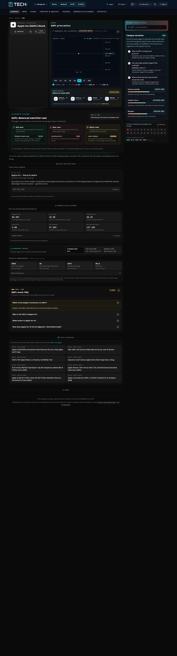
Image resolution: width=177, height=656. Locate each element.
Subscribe (144, 4)
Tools (123, 4)
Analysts (63, 4)
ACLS (132, 140)
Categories (41, 4)
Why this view (66, 189)
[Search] (155, 4)
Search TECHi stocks (136, 23)
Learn (111, 4)
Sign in (164, 4)
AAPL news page (56, 342)
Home (11, 18)
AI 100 (72, 4)
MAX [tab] (89, 81)
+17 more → (150, 140)
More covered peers (66, 273)
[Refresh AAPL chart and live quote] (118, 32)
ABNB (128, 140)
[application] (86, 59)
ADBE (136, 140)
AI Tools (81, 4)
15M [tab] (55, 81)
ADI (140, 140)
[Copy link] (30, 31)
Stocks (54, 4)
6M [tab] (75, 81)
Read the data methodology (106, 402)
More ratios (66, 236)
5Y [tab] (84, 81)
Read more (105, 104)
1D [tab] (60, 81)
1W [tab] (65, 81)
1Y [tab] (79, 81)
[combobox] (148, 27)
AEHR (144, 140)
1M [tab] (70, 81)
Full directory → (161, 125)
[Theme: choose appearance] (133, 4)
